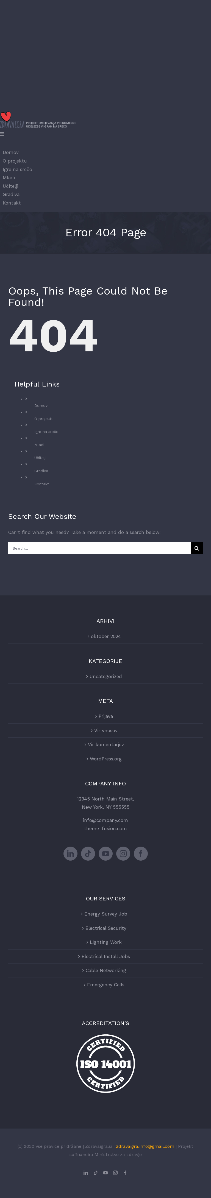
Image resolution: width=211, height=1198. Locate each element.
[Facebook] (141, 854)
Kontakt (41, 484)
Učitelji (40, 457)
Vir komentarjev (106, 744)
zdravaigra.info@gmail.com (145, 1146)
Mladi (39, 445)
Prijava (106, 716)
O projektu (44, 418)
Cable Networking (106, 970)
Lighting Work (106, 942)
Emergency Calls (105, 984)
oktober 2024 (106, 636)
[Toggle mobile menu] (2, 133)
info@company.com (105, 820)
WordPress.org (106, 759)
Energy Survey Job (105, 914)
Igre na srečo (46, 431)
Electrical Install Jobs (106, 956)
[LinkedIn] (70, 854)
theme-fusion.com (105, 828)
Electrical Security (105, 928)
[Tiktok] (88, 854)
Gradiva (41, 471)
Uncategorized (106, 676)
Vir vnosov (106, 730)
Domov (41, 405)
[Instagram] (123, 854)
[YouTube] (106, 854)
